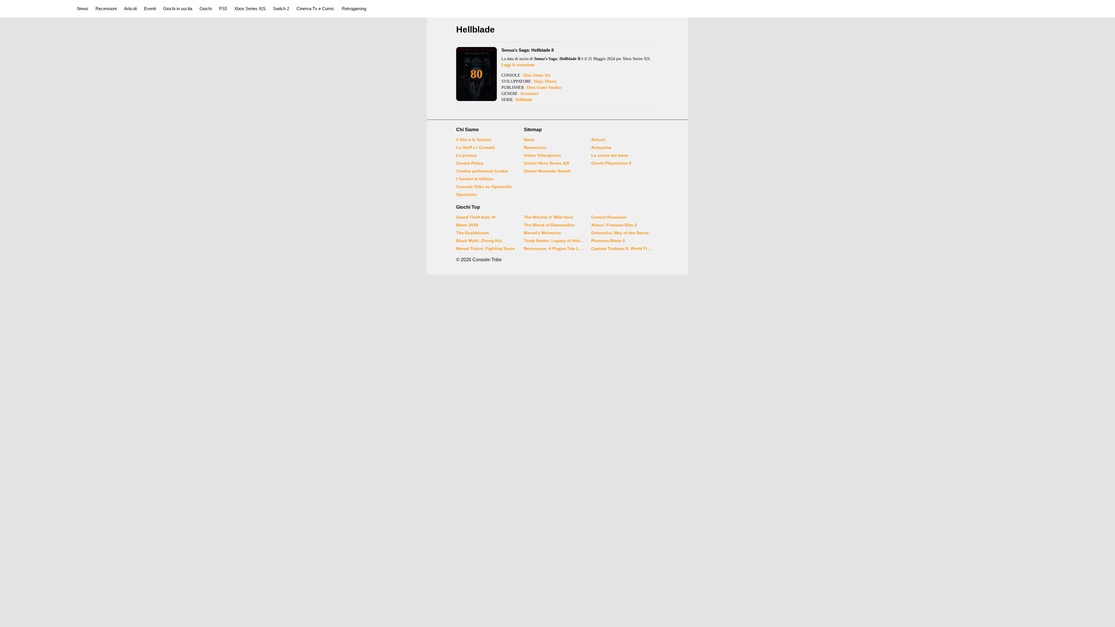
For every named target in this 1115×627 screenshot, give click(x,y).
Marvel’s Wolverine (542, 232)
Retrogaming (354, 8)
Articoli (130, 8)
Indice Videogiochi (542, 155)
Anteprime (601, 147)
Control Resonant (608, 217)
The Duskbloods (472, 232)
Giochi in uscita (177, 8)
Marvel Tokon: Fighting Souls (485, 248)
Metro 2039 (467, 225)
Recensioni (106, 8)
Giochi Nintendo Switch (547, 171)
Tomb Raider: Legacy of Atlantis (554, 240)
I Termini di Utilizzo (475, 178)
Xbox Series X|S (250, 8)
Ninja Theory (545, 81)
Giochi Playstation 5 (611, 163)
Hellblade (523, 100)
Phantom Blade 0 (608, 240)
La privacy (466, 155)
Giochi (205, 8)
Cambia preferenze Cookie (482, 171)
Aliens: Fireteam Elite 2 (614, 225)
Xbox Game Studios (543, 87)
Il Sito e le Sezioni (473, 139)
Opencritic (466, 194)
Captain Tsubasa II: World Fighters (621, 248)
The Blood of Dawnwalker (549, 225)
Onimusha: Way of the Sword (620, 232)
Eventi (150, 8)
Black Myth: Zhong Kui (479, 240)
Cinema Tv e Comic (315, 8)
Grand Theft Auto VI (475, 217)
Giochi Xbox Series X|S (546, 163)
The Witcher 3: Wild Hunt (548, 217)
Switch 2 (281, 8)
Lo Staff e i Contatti (475, 147)
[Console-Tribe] (35, 8)
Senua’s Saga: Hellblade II (527, 50)
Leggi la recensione (518, 65)
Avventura (529, 93)
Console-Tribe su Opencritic (484, 186)
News (82, 8)
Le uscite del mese (609, 155)
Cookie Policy (469, 163)
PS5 (223, 8)
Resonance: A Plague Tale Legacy (554, 248)
